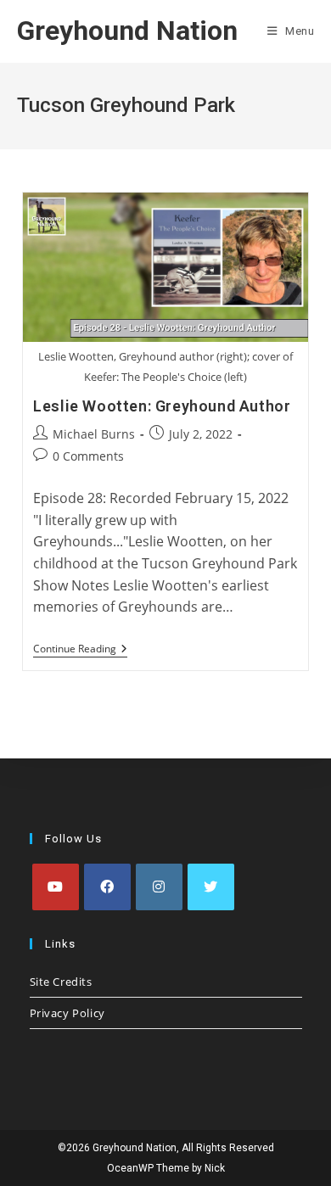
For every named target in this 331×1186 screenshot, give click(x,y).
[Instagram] (159, 887)
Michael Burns (94, 434)
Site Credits (61, 981)
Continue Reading (80, 650)
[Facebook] (107, 887)
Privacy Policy (67, 1013)
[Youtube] (55, 887)
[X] (211, 887)
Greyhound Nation (127, 30)
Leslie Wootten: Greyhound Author (161, 406)
